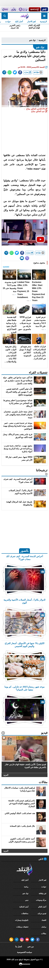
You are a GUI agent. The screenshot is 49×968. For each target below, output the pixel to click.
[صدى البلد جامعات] (23, 9)
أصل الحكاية (23, 907)
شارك (26, 72)
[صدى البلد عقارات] (13, 9)
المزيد (5, 775)
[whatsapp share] (10, 72)
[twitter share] (15, 72)
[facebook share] (20, 72)
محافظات (24, 913)
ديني (26, 900)
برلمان (43, 927)
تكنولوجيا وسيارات (21, 920)
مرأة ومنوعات (41, 900)
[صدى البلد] (24, 16)
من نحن (30, 946)
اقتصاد (44, 920)
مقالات (43, 933)
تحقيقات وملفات (22, 927)
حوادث (8, 21)
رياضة (26, 887)
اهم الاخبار (31, 21)
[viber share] (27, 258)
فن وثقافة (42, 893)
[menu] (44, 16)
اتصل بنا (18, 946)
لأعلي (41, 859)
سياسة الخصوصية (24, 952)
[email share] (4, 72)
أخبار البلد (19, 21)
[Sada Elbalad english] (5, 9)
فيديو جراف (42, 913)
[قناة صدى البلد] (44, 9)
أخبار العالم (42, 907)
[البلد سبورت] (35, 9)
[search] (5, 16)
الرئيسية (43, 21)
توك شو (32, 40)
